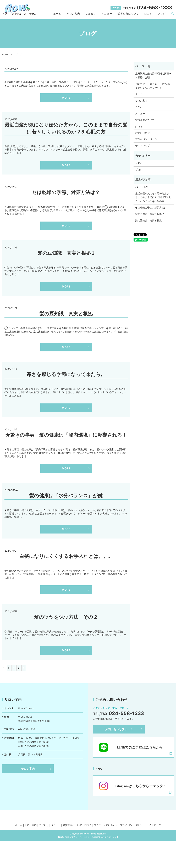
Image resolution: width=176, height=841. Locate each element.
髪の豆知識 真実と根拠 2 (66, 253)
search (172, 14)
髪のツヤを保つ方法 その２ (66, 617)
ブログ (162, 13)
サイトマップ (142, 145)
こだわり (90, 13)
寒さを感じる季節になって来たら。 (66, 374)
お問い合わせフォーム (119, 729)
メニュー (107, 13)
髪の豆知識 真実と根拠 (66, 313)
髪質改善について (128, 13)
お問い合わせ (142, 132)
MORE (66, 97)
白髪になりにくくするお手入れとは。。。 (66, 556)
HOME (5, 54)
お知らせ (140, 163)
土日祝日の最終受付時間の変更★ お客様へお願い (153, 75)
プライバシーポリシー (147, 139)
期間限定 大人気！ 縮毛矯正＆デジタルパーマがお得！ (153, 85)
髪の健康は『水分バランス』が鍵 (66, 495)
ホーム (57, 13)
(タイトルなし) (143, 187)
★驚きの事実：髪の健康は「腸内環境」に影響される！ (66, 435)
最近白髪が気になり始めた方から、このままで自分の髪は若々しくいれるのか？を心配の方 (153, 197)
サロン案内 (73, 13)
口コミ (148, 13)
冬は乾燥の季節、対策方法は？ (66, 192)
